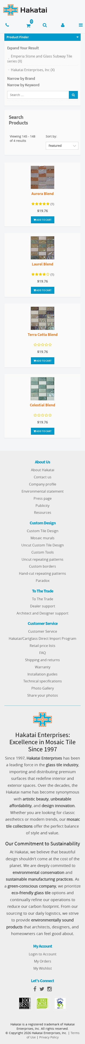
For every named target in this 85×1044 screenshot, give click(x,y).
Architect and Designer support (42, 613)
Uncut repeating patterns (42, 559)
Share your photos (42, 695)
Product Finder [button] (18, 37)
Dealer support (42, 606)
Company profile (42, 484)
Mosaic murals (42, 538)
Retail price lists (42, 645)
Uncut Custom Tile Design (42, 545)
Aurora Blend (42, 193)
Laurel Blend (42, 264)
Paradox (42, 580)
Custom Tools (42, 552)
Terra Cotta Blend (43, 334)
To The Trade (42, 599)
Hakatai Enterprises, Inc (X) (33, 69)
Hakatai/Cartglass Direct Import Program (42, 638)
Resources (42, 512)
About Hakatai (42, 470)
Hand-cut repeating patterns (42, 573)
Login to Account (42, 954)
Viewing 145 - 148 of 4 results (22, 138)
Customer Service (42, 631)
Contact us (42, 477)
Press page (43, 498)
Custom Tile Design (42, 530)
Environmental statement (43, 491)
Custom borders (42, 566)
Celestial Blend (42, 404)
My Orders (42, 961)
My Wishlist (42, 968)
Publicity (42, 505)
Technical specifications (42, 681)
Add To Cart (44, 219)
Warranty (42, 667)
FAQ (42, 652)
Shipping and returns (42, 660)
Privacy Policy (49, 1037)
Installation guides (42, 674)
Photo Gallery (42, 688)
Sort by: (51, 136)
